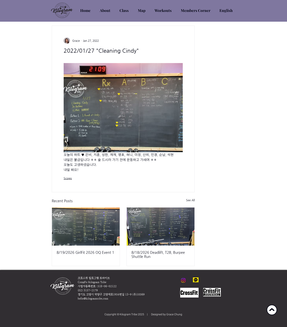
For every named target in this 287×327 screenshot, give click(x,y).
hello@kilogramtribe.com (93, 298)
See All (190, 200)
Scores (68, 178)
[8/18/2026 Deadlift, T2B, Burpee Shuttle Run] (160, 227)
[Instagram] (183, 280)
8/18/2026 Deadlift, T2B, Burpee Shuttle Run (158, 254)
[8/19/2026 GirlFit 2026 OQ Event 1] (86, 227)
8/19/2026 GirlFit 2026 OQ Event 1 (85, 252)
